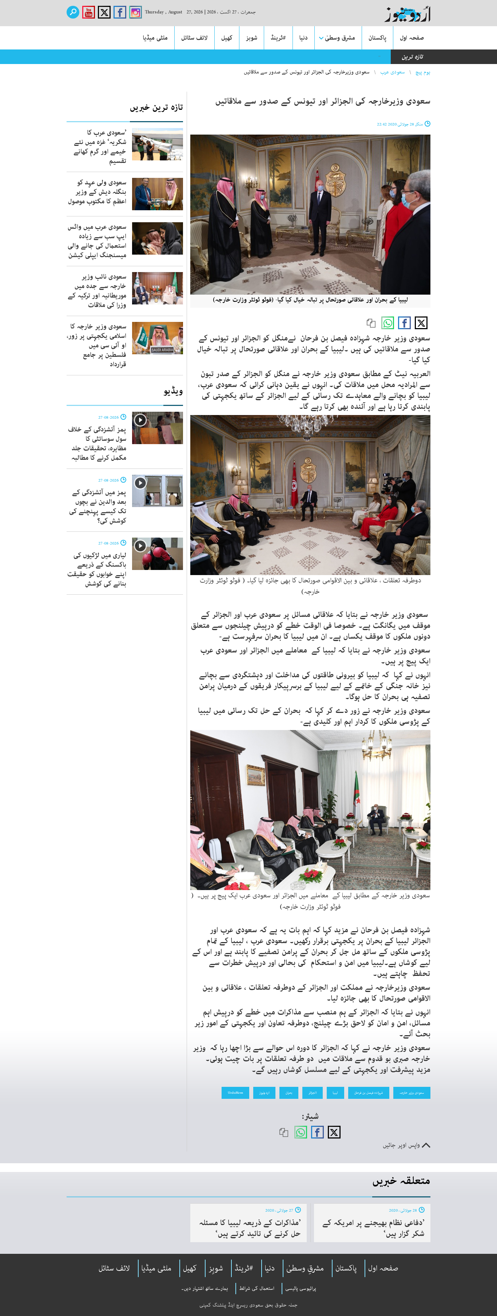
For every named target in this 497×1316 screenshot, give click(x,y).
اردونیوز (264, 1092)
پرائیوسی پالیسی (300, 1288)
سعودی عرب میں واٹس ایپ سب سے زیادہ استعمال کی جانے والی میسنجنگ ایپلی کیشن (97, 241)
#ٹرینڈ (278, 38)
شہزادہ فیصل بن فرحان (368, 1092)
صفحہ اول (412, 38)
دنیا (303, 38)
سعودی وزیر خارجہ (411, 1092)
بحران (289, 1092)
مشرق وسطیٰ (340, 38)
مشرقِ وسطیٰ (305, 1268)
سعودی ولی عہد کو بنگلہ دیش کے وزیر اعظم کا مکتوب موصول (97, 192)
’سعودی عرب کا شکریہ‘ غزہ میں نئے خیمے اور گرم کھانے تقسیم (99, 147)
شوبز (251, 38)
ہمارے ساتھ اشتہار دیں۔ (204, 1288)
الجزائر (313, 1092)
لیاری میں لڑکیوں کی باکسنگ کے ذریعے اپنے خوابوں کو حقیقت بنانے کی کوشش (96, 569)
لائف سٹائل (194, 38)
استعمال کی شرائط (256, 1288)
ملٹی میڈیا (155, 38)
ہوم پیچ (423, 72)
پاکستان (377, 38)
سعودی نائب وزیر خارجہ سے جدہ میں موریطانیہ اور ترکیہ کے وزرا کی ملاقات (97, 291)
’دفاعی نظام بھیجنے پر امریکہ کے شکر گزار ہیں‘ (373, 1228)
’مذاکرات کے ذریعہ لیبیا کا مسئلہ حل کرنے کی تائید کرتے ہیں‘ (250, 1228)
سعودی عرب (392, 72)
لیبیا (335, 1092)
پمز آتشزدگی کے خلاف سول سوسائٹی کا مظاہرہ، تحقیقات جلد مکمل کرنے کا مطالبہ (97, 443)
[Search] (73, 12)
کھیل (226, 38)
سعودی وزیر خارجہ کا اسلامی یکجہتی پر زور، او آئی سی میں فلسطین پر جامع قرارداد (96, 346)
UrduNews (235, 1092)
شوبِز (215, 1268)
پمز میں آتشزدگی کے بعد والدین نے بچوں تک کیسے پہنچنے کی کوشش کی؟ (97, 506)
